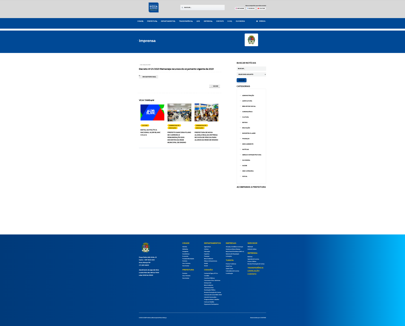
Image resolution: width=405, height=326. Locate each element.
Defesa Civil (207, 283)
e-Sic (230, 21)
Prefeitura (152, 21)
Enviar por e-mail (149, 76)
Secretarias (185, 265)
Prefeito (184, 261)
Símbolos (185, 249)
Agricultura (247, 101)
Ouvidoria (240, 21)
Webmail (250, 246)
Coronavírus (247, 111)
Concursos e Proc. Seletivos (212, 280)
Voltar (215, 86)
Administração (248, 95)
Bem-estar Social (249, 106)
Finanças (245, 138)
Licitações (229, 256)
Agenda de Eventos (253, 259)
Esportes (206, 254)
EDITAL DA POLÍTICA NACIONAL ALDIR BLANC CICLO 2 (150, 132)
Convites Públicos (209, 278)
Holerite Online (252, 249)
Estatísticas (185, 254)
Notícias (245, 149)
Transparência (255, 268)
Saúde (244, 165)
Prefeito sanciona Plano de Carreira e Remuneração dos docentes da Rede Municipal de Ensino (179, 137)
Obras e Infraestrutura (251, 154)
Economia (185, 256)
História (184, 246)
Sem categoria (248, 171)
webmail (262, 21)
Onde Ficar (229, 266)
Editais (245, 122)
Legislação (253, 271)
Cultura (245, 117)
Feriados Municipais (188, 258)
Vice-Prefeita (186, 263)
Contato (220, 21)
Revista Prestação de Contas (212, 292)
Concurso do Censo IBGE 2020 (213, 294)
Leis (198, 21)
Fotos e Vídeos (252, 261)
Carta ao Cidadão (209, 302)
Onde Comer (229, 268)
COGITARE (263, 317)
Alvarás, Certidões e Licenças (234, 246)
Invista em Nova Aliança (233, 249)
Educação (246, 128)
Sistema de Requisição (232, 254)
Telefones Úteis (208, 287)
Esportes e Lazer (248, 133)
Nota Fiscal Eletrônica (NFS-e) (235, 251)
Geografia (185, 251)
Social (244, 176)
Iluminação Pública (209, 290)
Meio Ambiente (247, 144)
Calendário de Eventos (232, 271)
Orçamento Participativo (211, 304)
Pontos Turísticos (231, 263)
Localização (229, 273)
